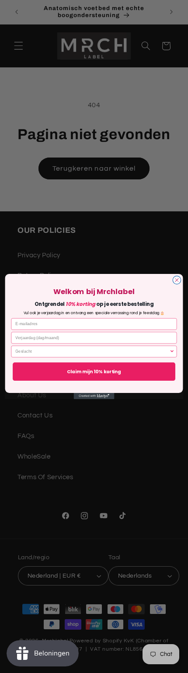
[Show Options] (172, 351)
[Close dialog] (177, 280)
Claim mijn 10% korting (94, 371)
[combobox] (92, 351)
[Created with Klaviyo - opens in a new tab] (94, 396)
